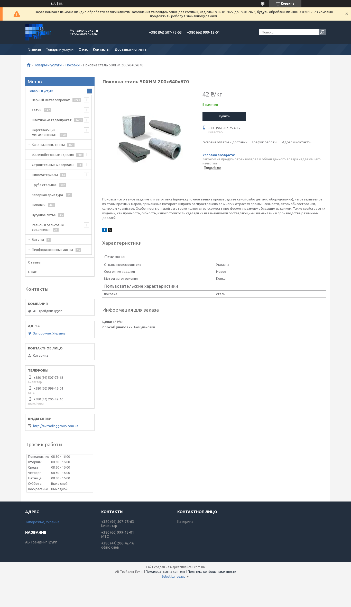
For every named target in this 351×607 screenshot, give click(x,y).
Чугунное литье (44, 215)
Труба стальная (44, 185)
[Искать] (322, 32)
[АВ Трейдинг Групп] (44, 32)
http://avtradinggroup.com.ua (55, 426)
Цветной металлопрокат (52, 120)
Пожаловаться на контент (166, 571)
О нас (83, 49)
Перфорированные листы (52, 249)
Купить (224, 116)
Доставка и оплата (130, 49)
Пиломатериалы (45, 175)
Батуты (38, 239)
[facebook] (104, 230)
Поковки (73, 65)
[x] (110, 230)
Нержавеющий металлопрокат (44, 132)
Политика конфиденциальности (212, 571)
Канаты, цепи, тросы (48, 144)
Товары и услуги (59, 49)
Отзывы (34, 262)
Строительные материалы (53, 164)
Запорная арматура (48, 195)
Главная (34, 49)
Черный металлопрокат (51, 100)
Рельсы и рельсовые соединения (48, 227)
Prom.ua (198, 567)
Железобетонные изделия (53, 154)
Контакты (101, 49)
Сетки (36, 110)
